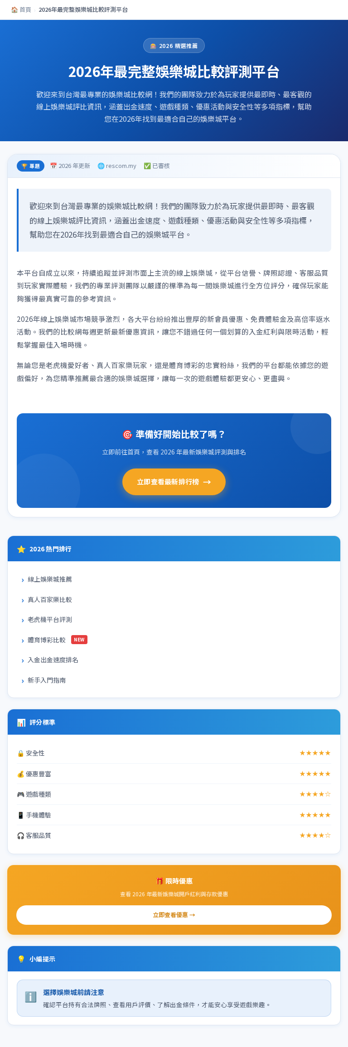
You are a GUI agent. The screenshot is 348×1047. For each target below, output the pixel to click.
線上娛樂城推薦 (50, 578)
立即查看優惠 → (174, 914)
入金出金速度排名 (53, 659)
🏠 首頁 (21, 9)
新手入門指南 (47, 679)
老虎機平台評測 (50, 619)
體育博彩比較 (56, 639)
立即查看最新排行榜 (174, 482)
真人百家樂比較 (50, 599)
